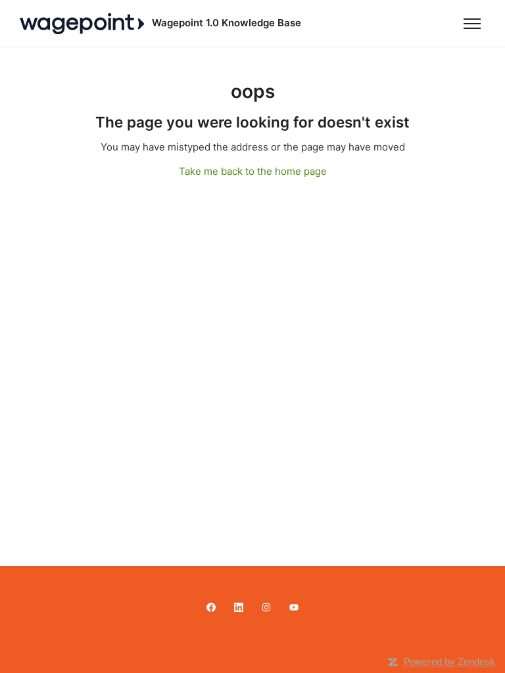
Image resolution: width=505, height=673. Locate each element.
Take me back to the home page (253, 171)
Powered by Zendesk (449, 661)
